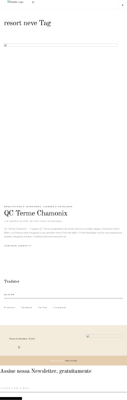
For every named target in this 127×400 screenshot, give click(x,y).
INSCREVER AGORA (11, 398)
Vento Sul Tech (71, 360)
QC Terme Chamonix (36, 213)
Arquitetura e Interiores (22, 207)
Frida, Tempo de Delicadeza (47, 221)
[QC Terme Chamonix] (60, 122)
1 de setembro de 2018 (16, 221)
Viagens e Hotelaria (58, 207)
